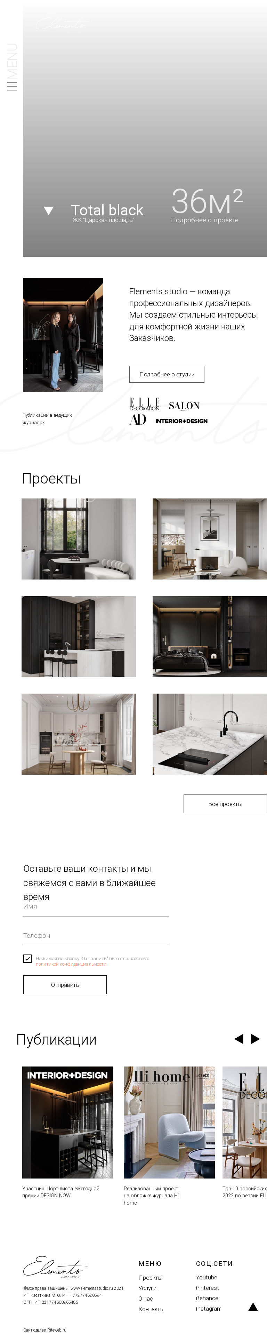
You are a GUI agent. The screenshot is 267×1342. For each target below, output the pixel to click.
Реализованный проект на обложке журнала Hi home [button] (151, 1196)
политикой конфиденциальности (71, 964)
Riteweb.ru (56, 1330)
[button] (169, 1123)
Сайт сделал (35, 1330)
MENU (12, 61)
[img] (12, 86)
